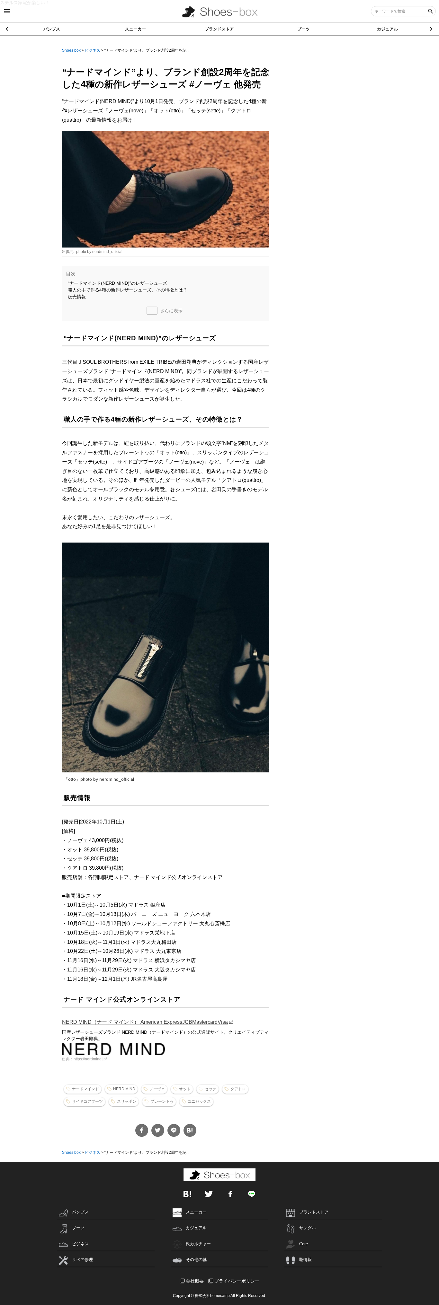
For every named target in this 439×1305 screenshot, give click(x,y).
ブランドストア (219, 29)
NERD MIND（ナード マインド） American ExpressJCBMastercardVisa (145, 1022)
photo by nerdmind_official (99, 251)
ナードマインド (85, 1089)
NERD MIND (124, 1089)
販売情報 (77, 296)
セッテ (210, 1089)
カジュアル (387, 29)
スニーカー (135, 29)
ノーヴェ (157, 1089)
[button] (431, 29)
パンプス (51, 29)
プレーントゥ (162, 1101)
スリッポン (126, 1101)
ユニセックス (199, 1101)
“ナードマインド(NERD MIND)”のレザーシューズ (117, 283)
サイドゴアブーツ (87, 1101)
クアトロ (238, 1089)
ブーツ (303, 29)
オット (185, 1089)
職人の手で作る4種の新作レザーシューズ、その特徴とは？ (127, 289)
